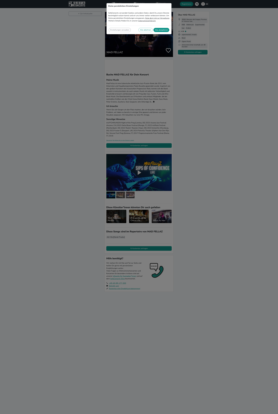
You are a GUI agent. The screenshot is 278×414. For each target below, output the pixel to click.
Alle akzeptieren (161, 30)
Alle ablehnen (145, 30)
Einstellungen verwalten (119, 30)
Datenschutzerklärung (147, 21)
